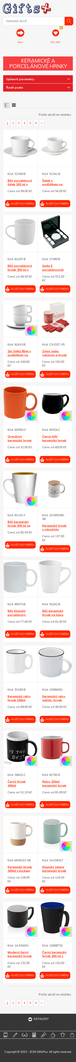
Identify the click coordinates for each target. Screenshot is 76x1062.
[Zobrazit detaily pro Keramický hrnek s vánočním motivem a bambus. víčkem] (55, 488)
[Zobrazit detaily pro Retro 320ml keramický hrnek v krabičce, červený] (55, 748)
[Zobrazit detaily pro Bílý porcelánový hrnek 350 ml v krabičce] (20, 232)
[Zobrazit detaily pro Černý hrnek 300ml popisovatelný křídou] (20, 748)
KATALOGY (41, 1019)
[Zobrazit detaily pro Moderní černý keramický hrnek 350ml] (20, 918)
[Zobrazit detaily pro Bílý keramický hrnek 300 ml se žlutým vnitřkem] (20, 488)
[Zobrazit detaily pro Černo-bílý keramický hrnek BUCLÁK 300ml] (55, 402)
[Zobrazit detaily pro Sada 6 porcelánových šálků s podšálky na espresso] (55, 232)
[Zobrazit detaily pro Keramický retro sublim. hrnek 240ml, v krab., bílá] (55, 662)
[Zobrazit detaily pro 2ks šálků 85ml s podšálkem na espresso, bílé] (20, 317)
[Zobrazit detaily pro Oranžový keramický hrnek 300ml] (20, 402)
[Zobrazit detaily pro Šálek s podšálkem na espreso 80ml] (55, 147)
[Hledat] (69, 21)
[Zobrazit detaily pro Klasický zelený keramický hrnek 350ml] (55, 833)
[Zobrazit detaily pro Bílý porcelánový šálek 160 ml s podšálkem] (20, 147)
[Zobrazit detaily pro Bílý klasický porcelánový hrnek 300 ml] (20, 577)
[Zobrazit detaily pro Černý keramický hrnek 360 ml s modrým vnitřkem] (55, 918)
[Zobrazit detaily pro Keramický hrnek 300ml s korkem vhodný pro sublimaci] (20, 833)
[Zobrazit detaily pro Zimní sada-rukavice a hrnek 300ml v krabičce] (55, 317)
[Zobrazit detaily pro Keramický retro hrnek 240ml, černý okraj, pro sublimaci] (20, 662)
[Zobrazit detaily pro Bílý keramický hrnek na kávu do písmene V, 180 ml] (55, 577)
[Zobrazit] (7, 105)
